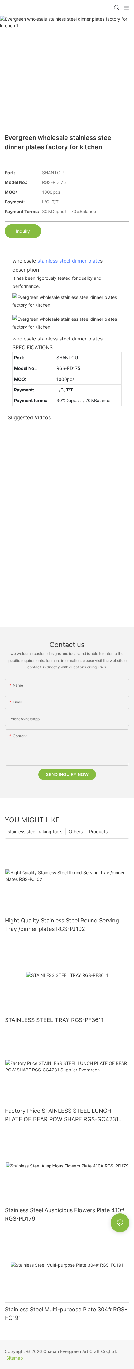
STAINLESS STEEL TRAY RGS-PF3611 (54, 1020)
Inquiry (23, 231)
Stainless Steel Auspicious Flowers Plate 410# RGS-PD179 (64, 1214)
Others (76, 831)
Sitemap (14, 1358)
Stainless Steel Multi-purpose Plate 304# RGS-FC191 (66, 1313)
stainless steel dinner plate (68, 261)
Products (98, 831)
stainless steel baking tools (35, 831)
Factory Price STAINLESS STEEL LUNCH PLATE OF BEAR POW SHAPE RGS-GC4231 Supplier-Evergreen (61, 1115)
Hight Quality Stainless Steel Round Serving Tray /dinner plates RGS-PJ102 (62, 924)
